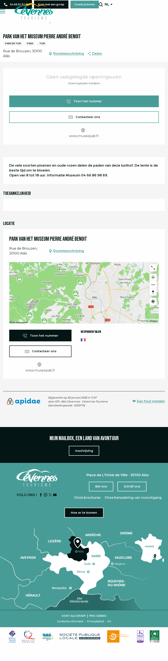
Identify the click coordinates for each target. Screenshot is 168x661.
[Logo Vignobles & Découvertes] (154, 636)
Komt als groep (74, 616)
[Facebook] (41, 495)
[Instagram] (45, 495)
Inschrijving (84, 451)
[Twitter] (50, 495)
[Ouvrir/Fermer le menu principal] (2, 11)
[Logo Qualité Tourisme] (29, 636)
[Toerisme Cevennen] (33, 11)
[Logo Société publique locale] (80, 636)
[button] (101, 4)
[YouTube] (55, 495)
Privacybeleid (95, 621)
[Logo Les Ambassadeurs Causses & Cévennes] (140, 636)
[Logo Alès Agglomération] (47, 637)
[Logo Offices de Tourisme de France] (12, 636)
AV (109, 621)
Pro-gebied (97, 616)
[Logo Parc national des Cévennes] (119, 636)
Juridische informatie (70, 621)
